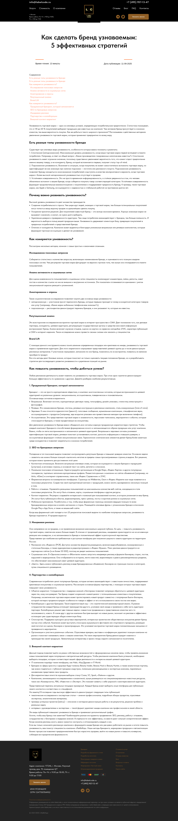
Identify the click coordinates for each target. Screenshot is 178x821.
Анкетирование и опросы (41, 94)
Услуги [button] (32, 8)
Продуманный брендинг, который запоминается (52, 106)
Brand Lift (34, 100)
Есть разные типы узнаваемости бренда (47, 78)
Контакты (144, 8)
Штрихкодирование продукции (92, 769)
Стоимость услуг (122, 749)
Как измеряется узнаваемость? (43, 84)
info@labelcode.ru (40, 2)
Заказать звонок (138, 17)
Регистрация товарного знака (91, 759)
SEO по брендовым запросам (43, 110)
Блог (126, 8)
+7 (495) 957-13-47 (137, 2)
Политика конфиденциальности (40, 800)
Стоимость (44, 8)
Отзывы (116, 8)
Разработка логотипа (88, 756)
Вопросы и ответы (122, 762)
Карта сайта (120, 769)
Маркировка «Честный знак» (91, 766)
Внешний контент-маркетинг (43, 119)
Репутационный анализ (40, 97)
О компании (59, 8)
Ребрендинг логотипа (88, 762)
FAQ (134, 8)
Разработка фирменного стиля (92, 753)
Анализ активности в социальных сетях (48, 90)
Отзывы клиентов (122, 756)
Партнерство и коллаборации (43, 116)
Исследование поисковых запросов (46, 87)
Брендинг (84, 749)
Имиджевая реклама (39, 113)
